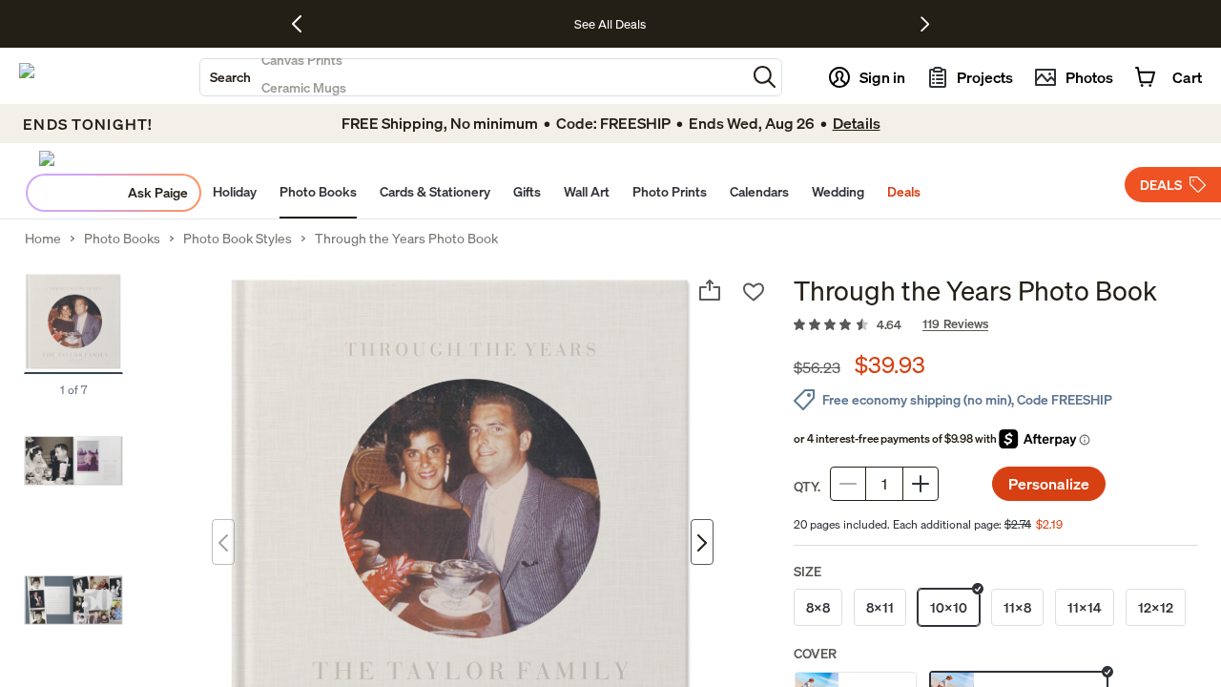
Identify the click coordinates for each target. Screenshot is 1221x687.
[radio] (818, 607)
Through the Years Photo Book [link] (406, 238)
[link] (996, 325)
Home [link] (43, 238)
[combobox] (473, 77)
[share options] (710, 290)
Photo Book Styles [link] (237, 238)
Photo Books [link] (122, 238)
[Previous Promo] (304, 23)
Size (807, 571)
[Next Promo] (925, 23)
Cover (815, 653)
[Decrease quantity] (848, 484)
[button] (764, 77)
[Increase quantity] (920, 484)
